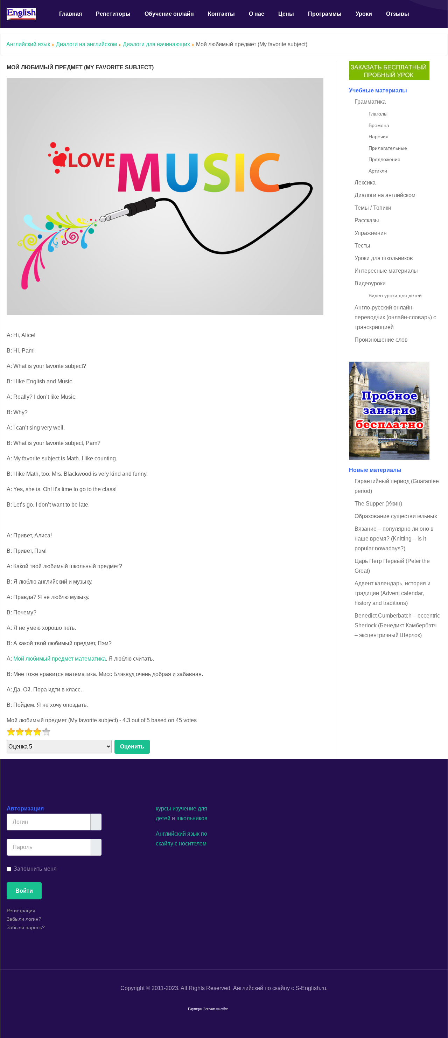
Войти (24, 891)
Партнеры (195, 1009)
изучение (184, 808)
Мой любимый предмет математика (59, 659)
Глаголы (378, 114)
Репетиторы (113, 14)
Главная (70, 14)
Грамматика (370, 102)
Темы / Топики (373, 208)
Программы (325, 14)
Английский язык (28, 44)
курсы (163, 808)
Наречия (378, 136)
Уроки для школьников (384, 258)
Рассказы (367, 220)
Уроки (364, 14)
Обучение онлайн (169, 14)
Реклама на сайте (215, 1009)
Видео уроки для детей (395, 295)
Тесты (362, 246)
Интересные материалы (386, 271)
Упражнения (371, 233)
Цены (286, 14)
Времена (379, 125)
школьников (192, 818)
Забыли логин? (24, 919)
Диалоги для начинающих (157, 44)
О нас (256, 14)
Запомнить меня (35, 869)
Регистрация (21, 910)
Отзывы (397, 14)
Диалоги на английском (86, 44)
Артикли (378, 171)
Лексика (365, 183)
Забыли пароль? (26, 927)
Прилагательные (388, 148)
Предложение (384, 159)
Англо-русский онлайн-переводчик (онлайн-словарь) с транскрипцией (395, 317)
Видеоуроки (370, 283)
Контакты (221, 14)
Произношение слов (381, 340)
